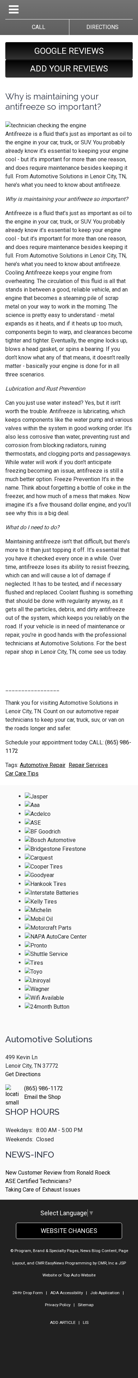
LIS (85, 1322)
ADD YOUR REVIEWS (69, 69)
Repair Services (88, 765)
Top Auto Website (79, 1275)
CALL (37, 27)
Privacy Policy (57, 1304)
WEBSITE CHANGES (69, 1230)
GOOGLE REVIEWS (69, 51)
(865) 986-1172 (43, 1088)
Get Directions (23, 1074)
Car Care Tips (22, 773)
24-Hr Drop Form (27, 1292)
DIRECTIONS (101, 27)
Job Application (105, 1292)
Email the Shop (42, 1097)
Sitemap (85, 1304)
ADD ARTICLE (62, 1322)
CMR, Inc (106, 1263)
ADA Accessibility (66, 1292)
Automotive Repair (42, 765)
